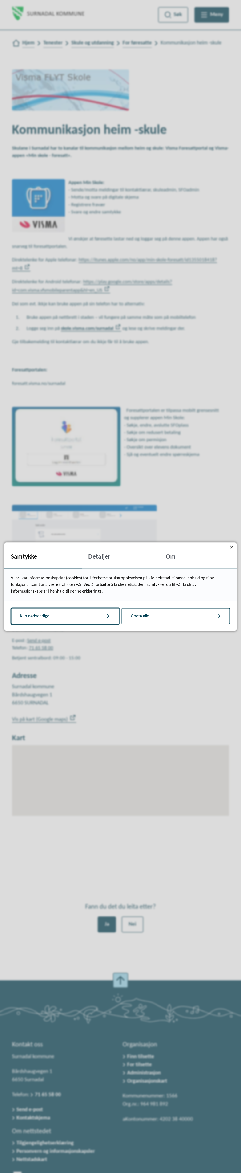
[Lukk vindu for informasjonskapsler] (231, 547)
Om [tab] (171, 557)
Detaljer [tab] (99, 557)
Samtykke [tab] (24, 557)
